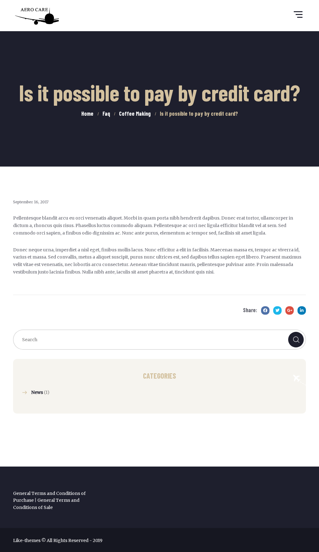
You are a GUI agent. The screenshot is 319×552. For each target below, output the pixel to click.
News (37, 392)
